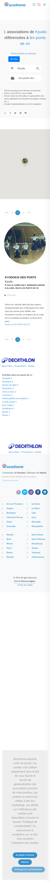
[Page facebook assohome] (38, 492)
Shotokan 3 (7, 382)
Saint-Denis (37, 535)
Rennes (10, 557)
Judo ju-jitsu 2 (9, 392)
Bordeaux (11, 513)
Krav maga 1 (8, 405)
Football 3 (7, 378)
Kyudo (9, 281)
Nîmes (10, 544)
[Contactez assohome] (31, 492)
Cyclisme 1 (7, 395)
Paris (9, 548)
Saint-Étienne (38, 539)
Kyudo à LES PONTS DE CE (17, 324)
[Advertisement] (25, 619)
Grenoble (11, 526)
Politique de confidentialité (28, 870)
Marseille (36, 522)
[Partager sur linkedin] (20, 113)
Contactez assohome (10, 480)
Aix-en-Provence (15, 504)
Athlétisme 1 (8, 408)
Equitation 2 (8, 388)
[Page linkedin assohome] (45, 492)
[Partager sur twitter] (15, 113)
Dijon (9, 522)
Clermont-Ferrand (15, 517)
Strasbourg (37, 544)
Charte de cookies (25, 585)
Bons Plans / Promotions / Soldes (18, 366)
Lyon (34, 517)
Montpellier (37, 526)
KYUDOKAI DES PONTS (20, 277)
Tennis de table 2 (10, 385)
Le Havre (36, 504)
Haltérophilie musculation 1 (15, 398)
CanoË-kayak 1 (9, 402)
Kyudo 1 (6, 412)
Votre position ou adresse (23, 53)
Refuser (25, 862)
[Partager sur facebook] (10, 113)
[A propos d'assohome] (18, 492)
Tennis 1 (6, 415)
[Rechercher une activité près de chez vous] (33, 4)
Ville (15, 59)
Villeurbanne (38, 557)
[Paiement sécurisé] (25, 492)
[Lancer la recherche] (37, 68)
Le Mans (36, 509)
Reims (10, 553)
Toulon (35, 548)
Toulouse (36, 553)
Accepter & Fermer (25, 855)
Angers (10, 509)
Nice (9, 539)
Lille (34, 513)
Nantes (10, 535)
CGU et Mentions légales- (25, 581)
